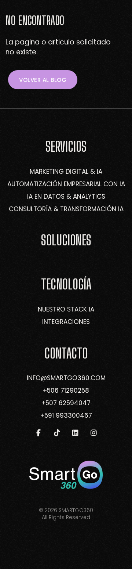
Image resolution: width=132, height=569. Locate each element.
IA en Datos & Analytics (66, 196)
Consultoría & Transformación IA (66, 209)
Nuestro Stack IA (66, 309)
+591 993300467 (66, 415)
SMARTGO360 (76, 510)
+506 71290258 (66, 390)
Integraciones (66, 321)
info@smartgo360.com (66, 378)
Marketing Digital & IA (66, 171)
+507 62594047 (66, 403)
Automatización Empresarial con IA (66, 184)
